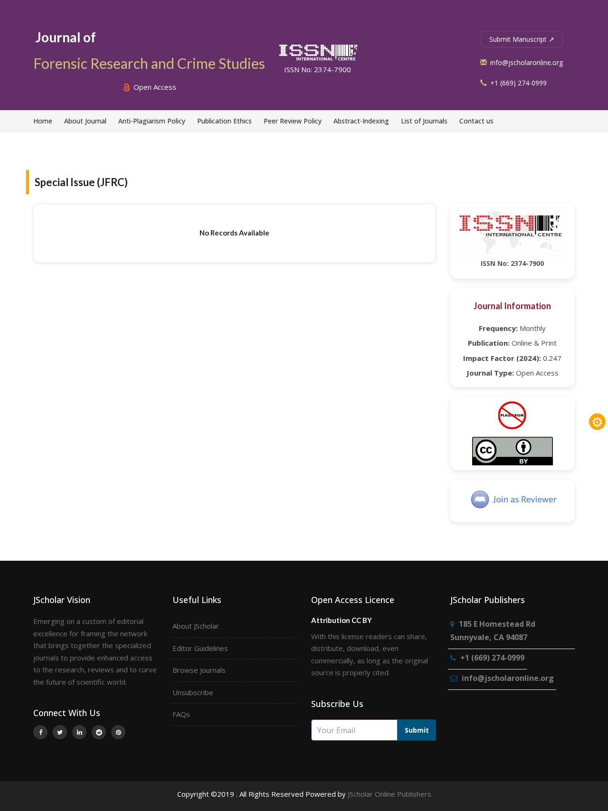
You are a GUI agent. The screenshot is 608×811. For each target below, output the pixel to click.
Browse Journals (199, 670)
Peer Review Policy (293, 120)
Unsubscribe (192, 692)
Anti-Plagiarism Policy (151, 120)
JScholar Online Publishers (389, 794)
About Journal (85, 120)
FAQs (181, 714)
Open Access (154, 87)
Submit (417, 730)
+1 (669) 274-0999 (517, 82)
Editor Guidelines (200, 648)
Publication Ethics (224, 120)
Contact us (476, 120)
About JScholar (195, 626)
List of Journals (424, 120)
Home (42, 120)
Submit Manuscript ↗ (521, 39)
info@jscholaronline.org (525, 62)
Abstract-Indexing (361, 120)
